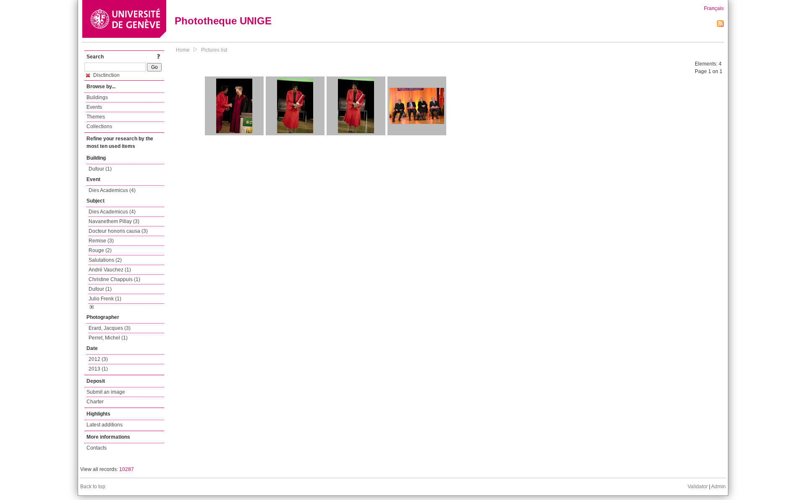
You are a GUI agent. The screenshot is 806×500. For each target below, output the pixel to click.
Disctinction (106, 75)
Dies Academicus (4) (112, 190)
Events (94, 107)
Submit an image (105, 392)
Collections (99, 126)
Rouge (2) (100, 250)
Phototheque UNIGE (223, 20)
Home (183, 50)
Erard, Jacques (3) (110, 328)
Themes (95, 117)
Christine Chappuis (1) (114, 279)
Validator (698, 486)
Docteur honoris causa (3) (118, 231)
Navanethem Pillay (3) (114, 221)
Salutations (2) (105, 260)
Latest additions (104, 425)
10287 (126, 469)
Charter (95, 402)
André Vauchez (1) (110, 270)
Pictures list (214, 50)
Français (714, 8)
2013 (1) (98, 369)
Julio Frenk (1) (105, 299)
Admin (718, 486)
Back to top (92, 486)
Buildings (97, 97)
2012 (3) (98, 359)
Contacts (96, 448)
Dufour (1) (100, 169)
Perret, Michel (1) (108, 338)
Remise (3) (101, 241)
